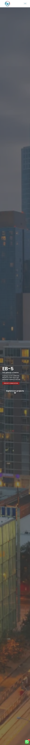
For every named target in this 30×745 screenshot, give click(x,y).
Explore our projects (15, 391)
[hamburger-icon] (25, 3)
